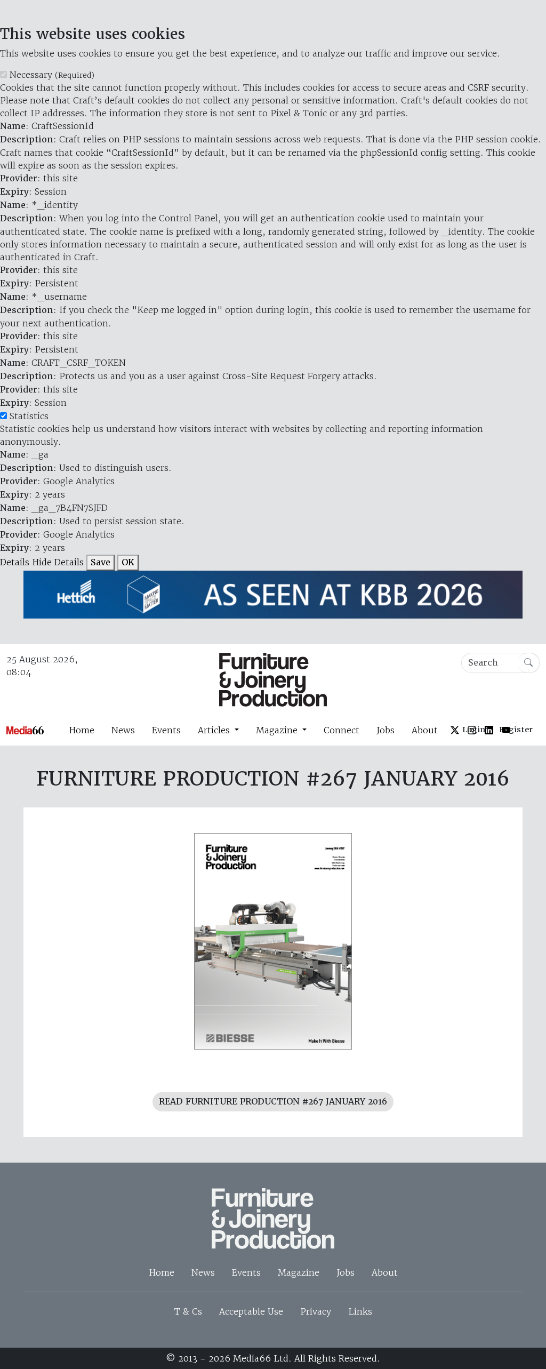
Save (100, 562)
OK (128, 562)
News (123, 730)
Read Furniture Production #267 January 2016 (273, 1101)
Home (81, 730)
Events (166, 730)
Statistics (29, 416)
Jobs (385, 730)
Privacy (315, 1311)
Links (360, 1311)
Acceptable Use (251, 1311)
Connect (341, 730)
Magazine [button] (278, 730)
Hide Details (58, 562)
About (425, 730)
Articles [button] (215, 730)
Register (516, 729)
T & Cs (188, 1311)
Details (14, 562)
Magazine (298, 1272)
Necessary (52, 74)
